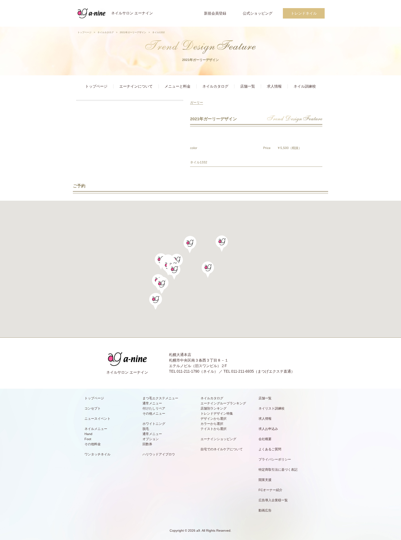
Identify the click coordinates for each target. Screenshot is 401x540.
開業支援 (265, 480)
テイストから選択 (213, 429)
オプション (150, 439)
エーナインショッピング (218, 439)
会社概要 (265, 439)
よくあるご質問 (270, 449)
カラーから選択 (211, 424)
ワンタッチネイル (97, 454)
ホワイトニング (153, 424)
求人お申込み (268, 429)
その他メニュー (153, 413)
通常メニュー (152, 403)
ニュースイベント (97, 418)
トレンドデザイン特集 (216, 413)
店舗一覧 (247, 86)
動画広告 (265, 510)
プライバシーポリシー (275, 459)
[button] (174, 271)
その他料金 (92, 444)
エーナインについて (136, 86)
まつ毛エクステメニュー (160, 398)
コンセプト (92, 408)
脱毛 (145, 429)
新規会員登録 (215, 13)
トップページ (84, 32)
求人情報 (274, 86)
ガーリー (196, 102)
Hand (88, 434)
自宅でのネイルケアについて (221, 449)
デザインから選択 (213, 418)
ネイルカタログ (105, 32)
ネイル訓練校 (305, 86)
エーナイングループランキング (223, 403)
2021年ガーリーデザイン (133, 32)
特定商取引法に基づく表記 (278, 469)
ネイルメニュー (95, 429)
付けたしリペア (153, 408)
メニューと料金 (178, 86)
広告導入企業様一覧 (273, 500)
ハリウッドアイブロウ (158, 454)
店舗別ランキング (213, 408)
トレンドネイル (304, 13)
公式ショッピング (257, 13)
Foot (87, 439)
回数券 (147, 444)
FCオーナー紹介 (270, 490)
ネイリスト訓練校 (272, 408)
